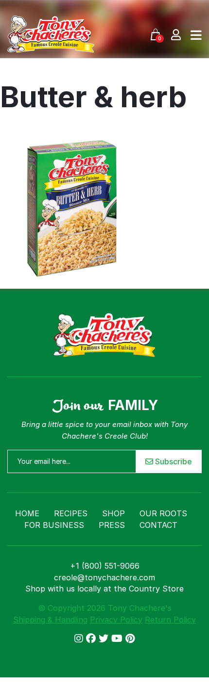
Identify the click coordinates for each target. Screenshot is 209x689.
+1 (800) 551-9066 (104, 566)
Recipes (70, 513)
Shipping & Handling (50, 619)
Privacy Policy (116, 619)
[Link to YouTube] (118, 638)
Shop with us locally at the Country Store (104, 588)
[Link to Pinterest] (130, 638)
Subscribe (172, 461)
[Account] (176, 34)
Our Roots (163, 513)
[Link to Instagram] (80, 638)
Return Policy (170, 619)
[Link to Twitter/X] (105, 638)
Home (27, 513)
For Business (54, 525)
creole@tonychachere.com (104, 577)
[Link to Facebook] (92, 638)
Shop (113, 513)
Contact (158, 525)
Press (112, 525)
